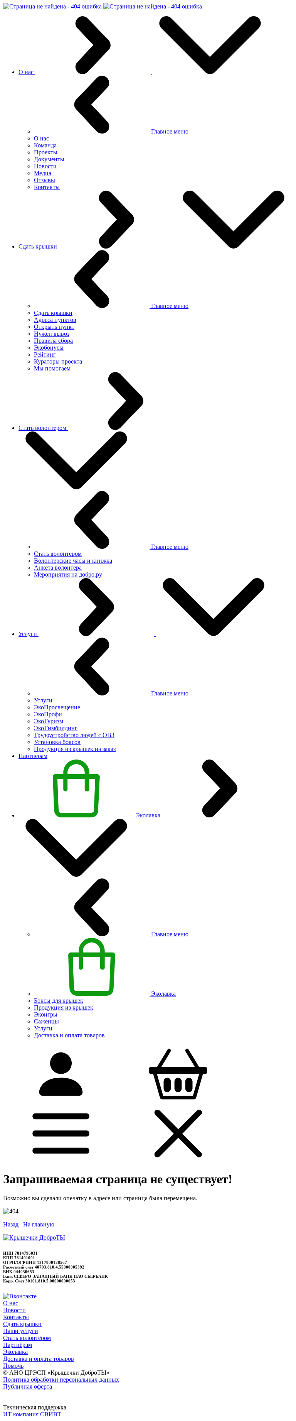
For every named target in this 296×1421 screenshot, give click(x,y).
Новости (14, 1310)
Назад (10, 1224)
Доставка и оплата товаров (38, 1358)
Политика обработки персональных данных (61, 1379)
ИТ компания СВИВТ (32, 1414)
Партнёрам (17, 1344)
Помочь (13, 1365)
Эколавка (15, 1351)
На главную (38, 1224)
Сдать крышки (22, 1324)
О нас (10, 1303)
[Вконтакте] (20, 1296)
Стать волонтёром (27, 1338)
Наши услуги (20, 1331)
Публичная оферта (27, 1386)
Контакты (16, 1317)
